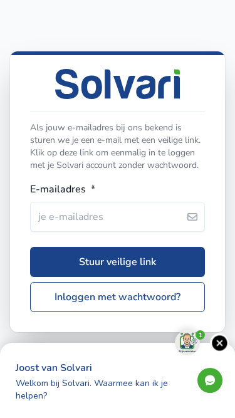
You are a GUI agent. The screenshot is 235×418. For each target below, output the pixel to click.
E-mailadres (62, 189)
